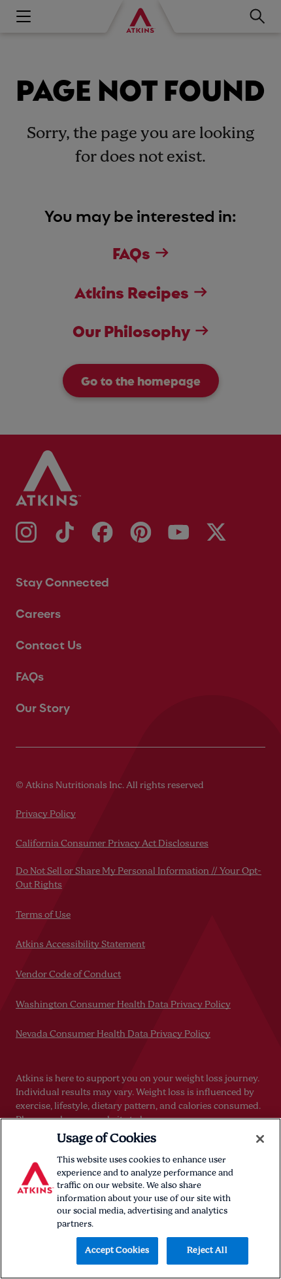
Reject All (207, 1250)
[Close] (260, 1139)
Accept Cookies (117, 1250)
